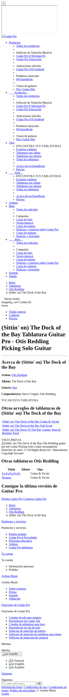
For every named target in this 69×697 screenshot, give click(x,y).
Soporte (13, 272)
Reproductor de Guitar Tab (24, 620)
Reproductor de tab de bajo (24, 627)
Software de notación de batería (27, 630)
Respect (6, 477)
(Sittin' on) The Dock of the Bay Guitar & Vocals (30, 421)
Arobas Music (9, 576)
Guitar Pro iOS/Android (30, 69)
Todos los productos (28, 45)
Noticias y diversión (27, 236)
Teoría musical (24, 222)
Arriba (5, 693)
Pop (14, 387)
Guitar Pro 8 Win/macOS (30, 55)
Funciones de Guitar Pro (15, 605)
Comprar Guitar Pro (34, 498)
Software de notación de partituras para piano (35, 634)
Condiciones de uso (35, 687)
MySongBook (24, 79)
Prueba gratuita (17, 534)
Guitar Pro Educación (28, 59)
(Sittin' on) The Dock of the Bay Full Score (27, 425)
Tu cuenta (7, 553)
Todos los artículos (27, 209)
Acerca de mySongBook (30, 166)
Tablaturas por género (28, 156)
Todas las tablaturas (27, 159)
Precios (20, 169)
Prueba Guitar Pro (11, 498)
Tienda (13, 276)
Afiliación (14, 598)
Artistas (13, 202)
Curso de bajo (24, 219)
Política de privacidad (23, 690)
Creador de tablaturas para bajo (27, 624)
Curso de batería (25, 226)
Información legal (12, 687)
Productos (14, 42)
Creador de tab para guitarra (25, 617)
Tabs (11, 142)
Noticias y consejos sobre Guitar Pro (37, 229)
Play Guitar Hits (25, 89)
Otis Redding (19, 375)
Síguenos (6, 673)
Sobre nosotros (17, 588)
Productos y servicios (13, 521)
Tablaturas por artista (28, 152)
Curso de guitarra (26, 232)
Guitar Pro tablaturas (21, 547)
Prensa (13, 592)
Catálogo (14, 315)
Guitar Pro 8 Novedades (23, 537)
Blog (12, 206)
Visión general (17, 311)
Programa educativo (20, 540)
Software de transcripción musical (28, 637)
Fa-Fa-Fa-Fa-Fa (11, 473)
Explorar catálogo (26, 149)
